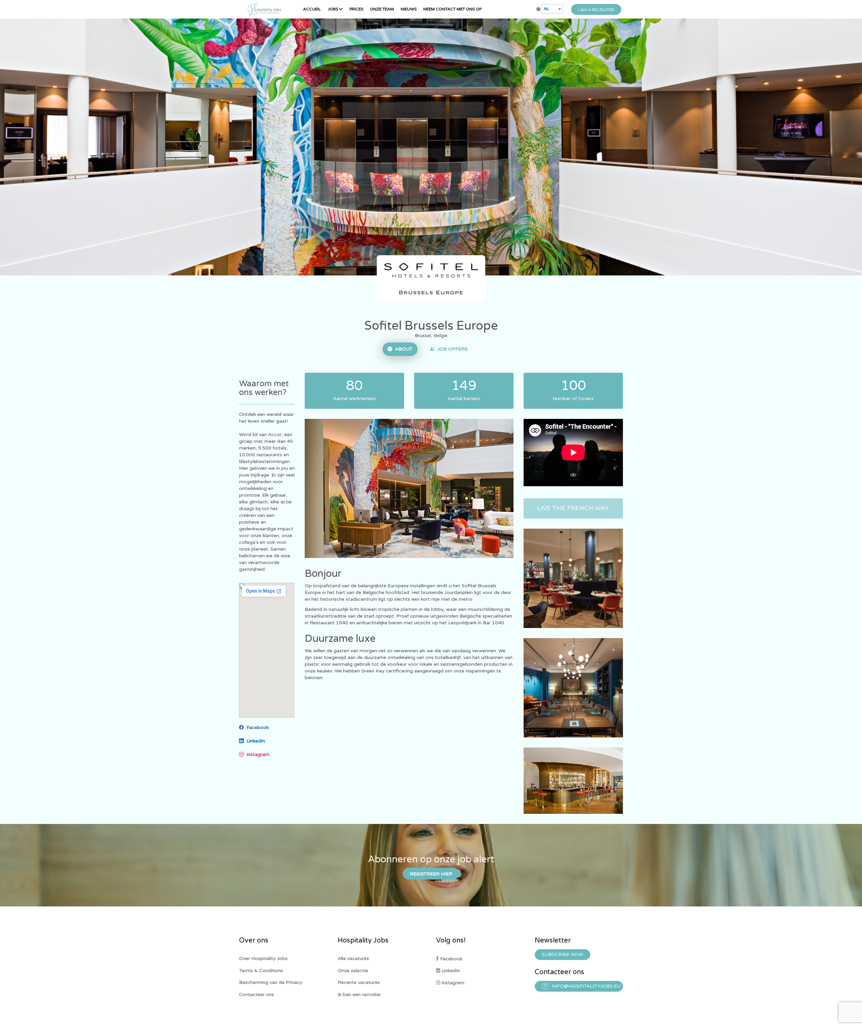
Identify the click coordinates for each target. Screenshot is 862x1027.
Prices (356, 9)
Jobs (333, 9)
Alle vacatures (353, 958)
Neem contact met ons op (452, 9)
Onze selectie (353, 970)
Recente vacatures (359, 982)
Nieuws (409, 9)
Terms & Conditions (261, 970)
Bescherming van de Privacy (270, 982)
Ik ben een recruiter (359, 994)
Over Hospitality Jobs (263, 958)
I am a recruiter (596, 9)
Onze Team (382, 9)
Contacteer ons (256, 994)
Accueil (312, 9)
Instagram (256, 754)
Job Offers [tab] (451, 349)
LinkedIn (254, 741)
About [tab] (402, 349)
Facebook (256, 727)
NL (546, 8)
